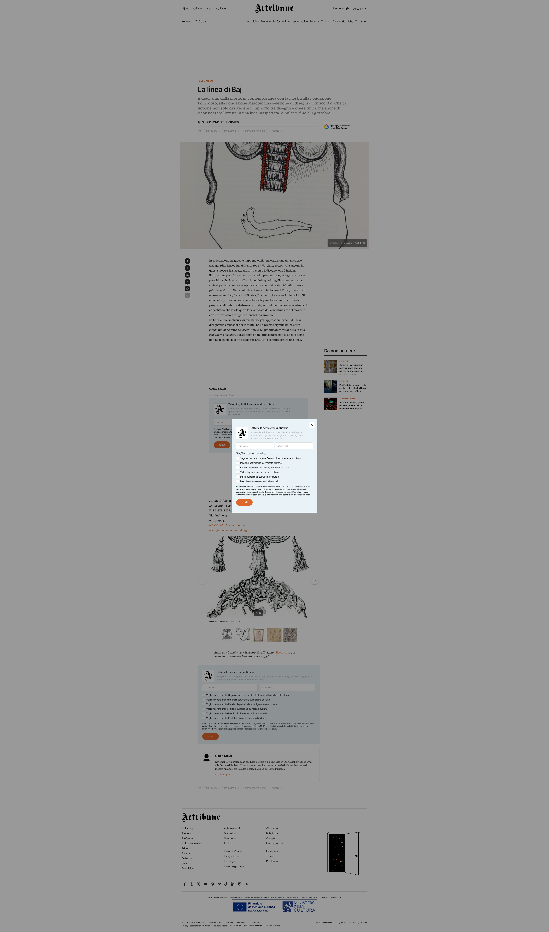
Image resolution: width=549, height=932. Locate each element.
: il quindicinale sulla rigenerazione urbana (264, 467)
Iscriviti (244, 502)
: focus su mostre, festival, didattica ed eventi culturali (270, 458)
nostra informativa (280, 489)
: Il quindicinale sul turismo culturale (259, 476)
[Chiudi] (312, 425)
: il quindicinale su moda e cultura (259, 472)
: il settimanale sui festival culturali (259, 481)
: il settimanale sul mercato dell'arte (261, 462)
